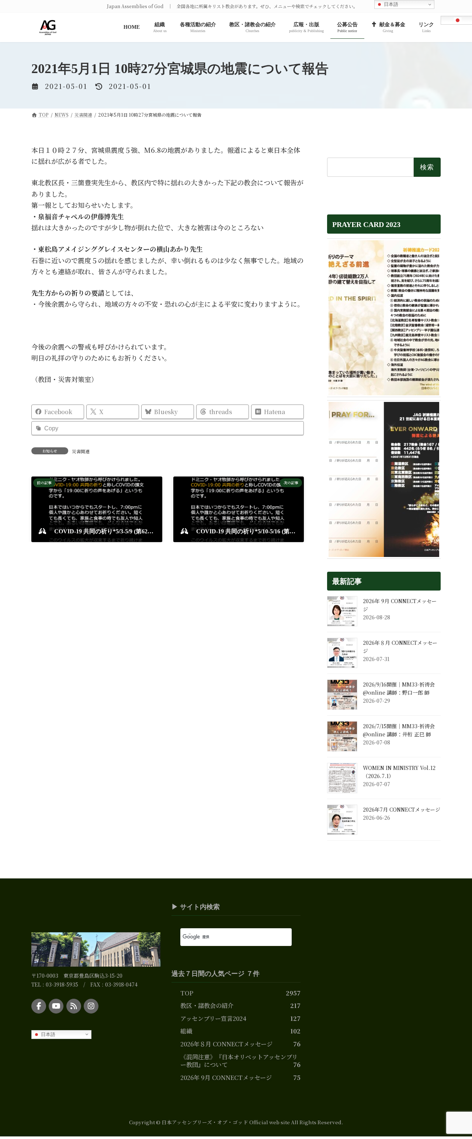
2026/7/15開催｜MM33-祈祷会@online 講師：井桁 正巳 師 (399, 730)
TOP (186, 992)
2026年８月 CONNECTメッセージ (226, 1043)
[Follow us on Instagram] (91, 1006)
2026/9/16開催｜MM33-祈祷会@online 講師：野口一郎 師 (399, 688)
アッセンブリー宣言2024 (213, 1018)
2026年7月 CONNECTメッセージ (401, 809)
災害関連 (81, 451)
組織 (186, 1031)
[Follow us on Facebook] (38, 1006)
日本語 (47, 1034)
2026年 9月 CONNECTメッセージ (226, 1077)
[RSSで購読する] (73, 1006)
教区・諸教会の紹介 (206, 1005)
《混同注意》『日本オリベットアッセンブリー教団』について (239, 1060)
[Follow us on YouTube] (56, 1006)
